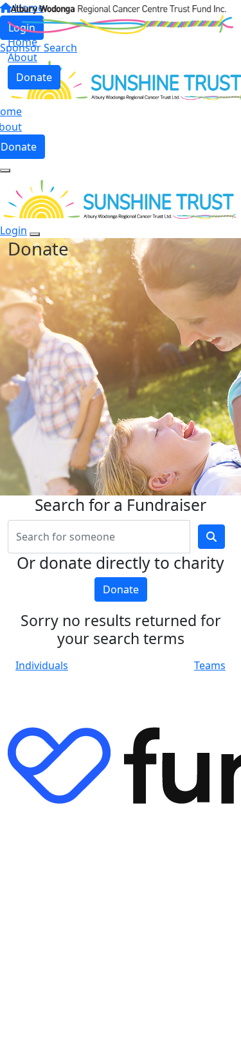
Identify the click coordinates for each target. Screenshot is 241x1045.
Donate (34, 77)
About (22, 57)
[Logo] (120, 19)
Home (22, 42)
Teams (210, 665)
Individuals (41, 665)
